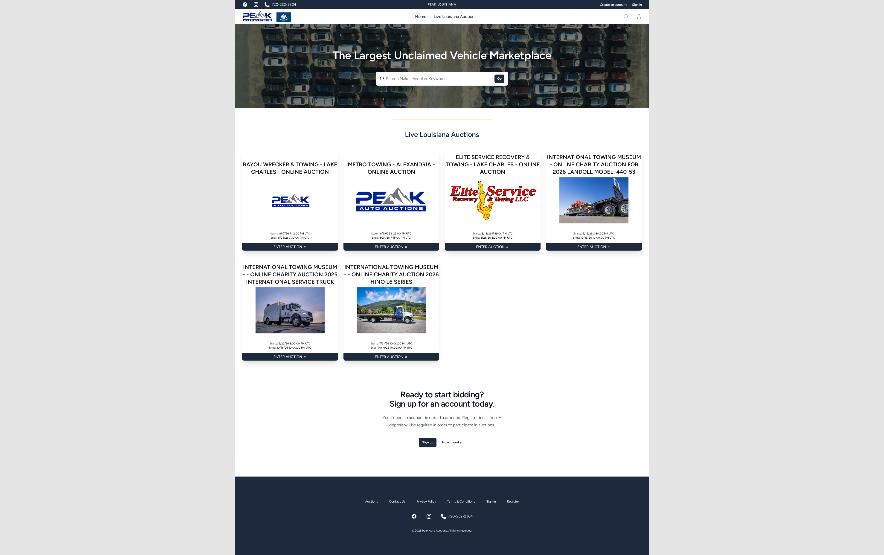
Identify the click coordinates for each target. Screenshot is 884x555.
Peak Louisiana (442, 4)
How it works (453, 442)
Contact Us (397, 501)
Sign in (637, 5)
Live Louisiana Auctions (455, 16)
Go (499, 79)
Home (420, 16)
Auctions (371, 501)
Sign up (427, 442)
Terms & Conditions (461, 501)
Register (513, 501)
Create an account (613, 5)
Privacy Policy (426, 501)
